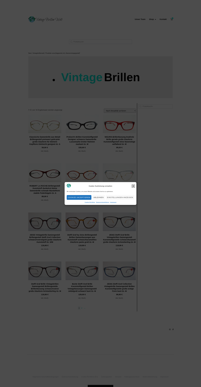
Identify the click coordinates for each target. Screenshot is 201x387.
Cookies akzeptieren (79, 197)
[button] (133, 186)
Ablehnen (99, 197)
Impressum (113, 202)
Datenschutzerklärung (102, 202)
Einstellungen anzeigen (120, 197)
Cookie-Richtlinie (90, 202)
